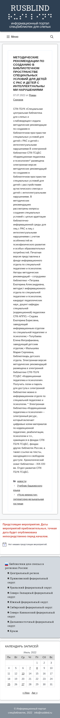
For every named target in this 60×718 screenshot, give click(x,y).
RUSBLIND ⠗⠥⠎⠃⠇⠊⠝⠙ (30, 12)
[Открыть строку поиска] (52, 37)
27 (23, 684)
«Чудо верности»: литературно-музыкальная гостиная (28, 499)
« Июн (26, 692)
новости (21, 481)
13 (23, 673)
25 (9, 684)
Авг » (35, 692)
